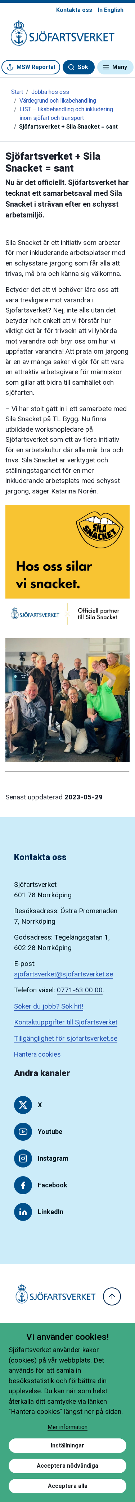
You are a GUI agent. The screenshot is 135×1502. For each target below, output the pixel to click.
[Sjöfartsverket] (58, 36)
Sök (83, 67)
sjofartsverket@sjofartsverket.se (63, 974)
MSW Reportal (36, 67)
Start (17, 92)
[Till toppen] (112, 1296)
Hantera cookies (37, 1054)
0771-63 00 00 (80, 990)
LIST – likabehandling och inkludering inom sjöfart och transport (66, 113)
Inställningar (67, 1445)
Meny (119, 67)
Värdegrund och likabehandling (57, 100)
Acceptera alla (67, 1485)
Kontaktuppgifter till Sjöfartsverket (65, 1022)
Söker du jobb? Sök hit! (48, 1006)
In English (110, 10)
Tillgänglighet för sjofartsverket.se (65, 1038)
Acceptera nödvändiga (67, 1465)
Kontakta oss (74, 10)
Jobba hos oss (50, 92)
